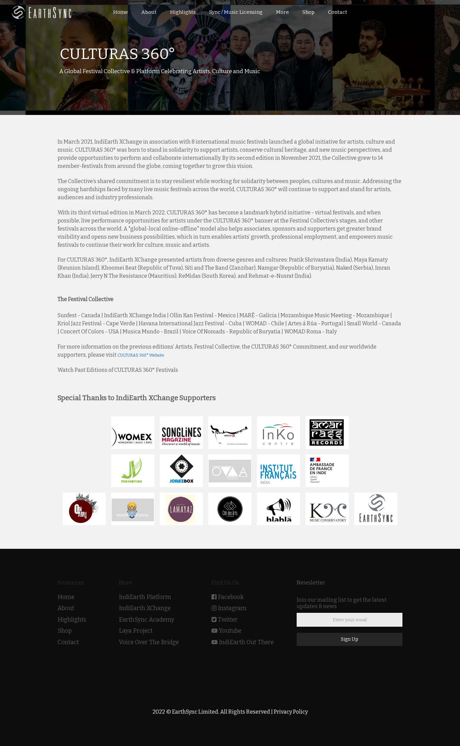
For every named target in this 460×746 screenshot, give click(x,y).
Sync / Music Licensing (236, 12)
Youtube (230, 630)
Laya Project (136, 630)
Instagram (232, 608)
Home (66, 597)
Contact (68, 642)
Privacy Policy (291, 712)
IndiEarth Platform (145, 597)
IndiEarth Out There (246, 642)
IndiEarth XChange (145, 608)
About (66, 608)
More (282, 12)
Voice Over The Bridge (149, 642)
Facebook (231, 597)
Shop (65, 630)
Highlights (72, 619)
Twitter (228, 619)
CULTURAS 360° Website (141, 355)
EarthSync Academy (146, 619)
